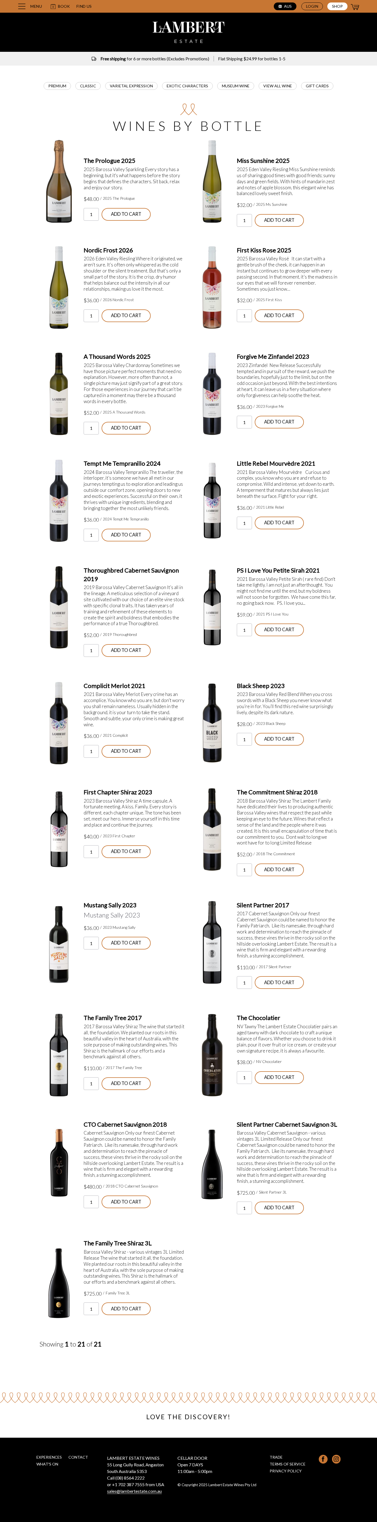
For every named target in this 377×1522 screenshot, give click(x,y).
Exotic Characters (187, 85)
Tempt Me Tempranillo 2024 (122, 463)
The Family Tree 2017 (113, 1017)
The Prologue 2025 (110, 160)
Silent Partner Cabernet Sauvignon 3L (287, 1124)
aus (288, 6)
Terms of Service (288, 1464)
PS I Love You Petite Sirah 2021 (278, 570)
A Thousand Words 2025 (117, 356)
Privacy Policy (286, 1471)
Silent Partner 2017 (263, 905)
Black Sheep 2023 (261, 685)
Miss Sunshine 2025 (263, 160)
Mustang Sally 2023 (110, 905)
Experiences (49, 1457)
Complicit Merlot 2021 (114, 685)
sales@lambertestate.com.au (134, 1491)
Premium (57, 85)
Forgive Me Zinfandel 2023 (273, 356)
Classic (88, 85)
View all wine (277, 85)
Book (64, 6)
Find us (84, 6)
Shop (337, 6)
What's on (47, 1464)
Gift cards (317, 85)
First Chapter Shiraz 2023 (118, 792)
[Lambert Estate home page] (188, 33)
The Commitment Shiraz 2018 (277, 792)
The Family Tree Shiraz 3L (118, 1243)
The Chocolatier (258, 1017)
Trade (276, 1457)
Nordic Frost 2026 (108, 250)
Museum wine (235, 85)
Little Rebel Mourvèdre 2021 (276, 463)
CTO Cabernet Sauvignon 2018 (125, 1124)
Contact (78, 1457)
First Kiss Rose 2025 (264, 250)
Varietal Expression (131, 85)
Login (312, 6)
